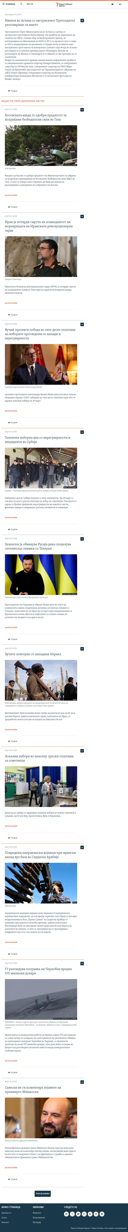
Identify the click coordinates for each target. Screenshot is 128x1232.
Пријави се (6, 1213)
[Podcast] (96, 1214)
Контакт (5, 1223)
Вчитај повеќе (42, 1194)
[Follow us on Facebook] (66, 1214)
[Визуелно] (112, 4)
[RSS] (90, 1214)
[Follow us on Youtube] (78, 1214)
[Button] (12, 91)
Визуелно (37, 1213)
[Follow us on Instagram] (84, 1214)
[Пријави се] (102, 1214)
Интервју (37, 1223)
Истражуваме (39, 1218)
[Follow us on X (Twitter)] (72, 1214)
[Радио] (120, 4)
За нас (4, 1218)
